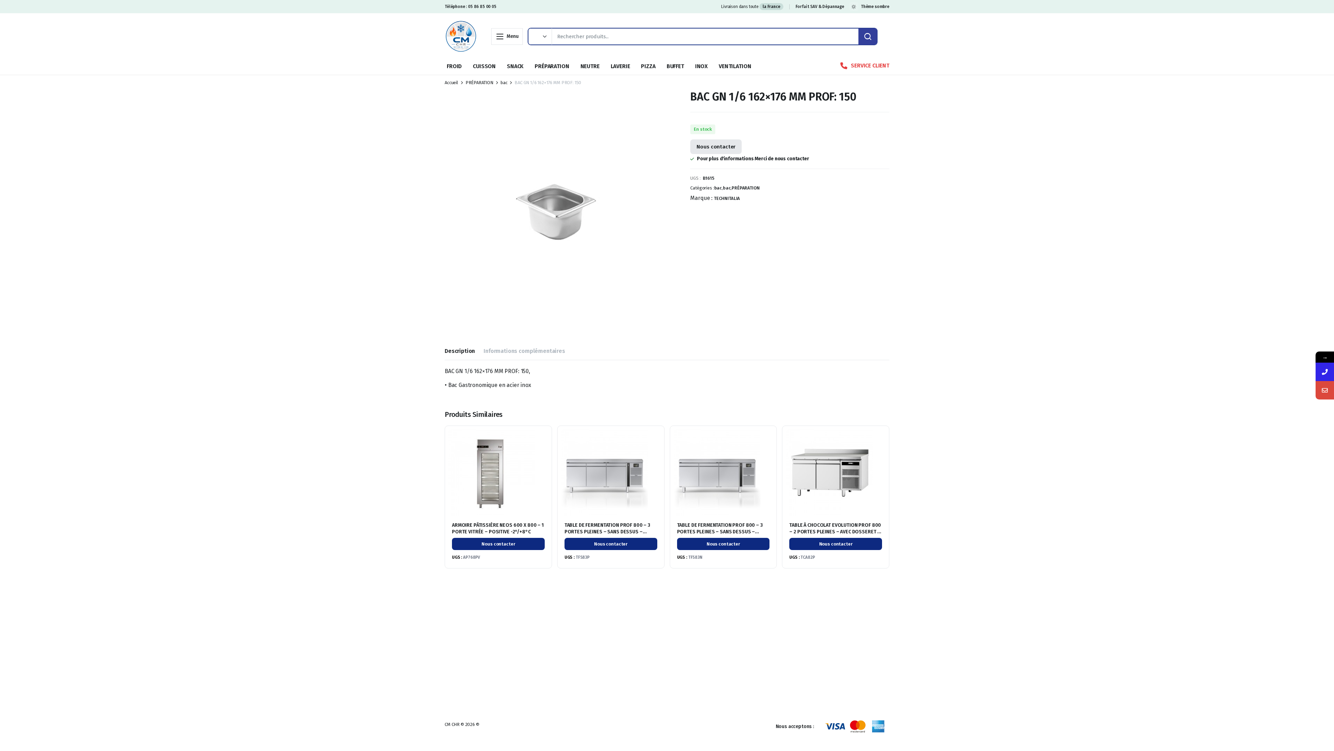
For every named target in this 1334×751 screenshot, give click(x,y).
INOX (701, 66)
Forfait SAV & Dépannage (820, 6)
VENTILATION (735, 66)
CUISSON (484, 66)
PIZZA (648, 66)
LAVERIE (620, 66)
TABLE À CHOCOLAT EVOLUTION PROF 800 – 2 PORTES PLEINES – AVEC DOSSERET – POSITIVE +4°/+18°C (835, 531)
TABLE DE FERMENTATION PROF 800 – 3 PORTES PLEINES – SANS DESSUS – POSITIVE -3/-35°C (607, 531)
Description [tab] (460, 351)
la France (771, 6)
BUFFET (675, 66)
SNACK (515, 66)
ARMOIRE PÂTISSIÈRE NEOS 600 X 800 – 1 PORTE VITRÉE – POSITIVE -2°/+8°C (498, 528)
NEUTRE (590, 66)
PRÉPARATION (552, 66)
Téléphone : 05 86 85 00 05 (470, 6)
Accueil (451, 82)
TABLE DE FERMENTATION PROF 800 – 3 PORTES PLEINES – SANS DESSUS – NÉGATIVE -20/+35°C (720, 531)
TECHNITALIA (727, 198)
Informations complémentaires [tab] (524, 351)
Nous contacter (716, 147)
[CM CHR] (461, 36)
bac (504, 82)
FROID (454, 66)
